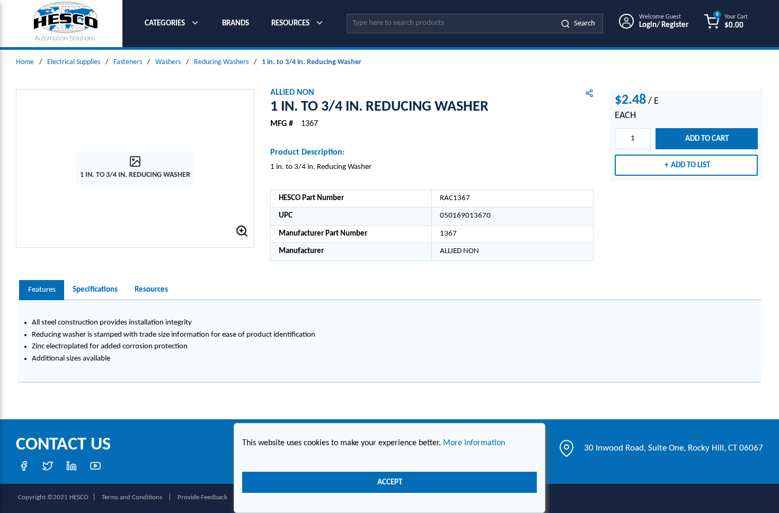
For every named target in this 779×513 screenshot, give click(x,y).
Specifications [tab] (95, 290)
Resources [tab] (151, 290)
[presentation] (41, 290)
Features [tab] (42, 290)
